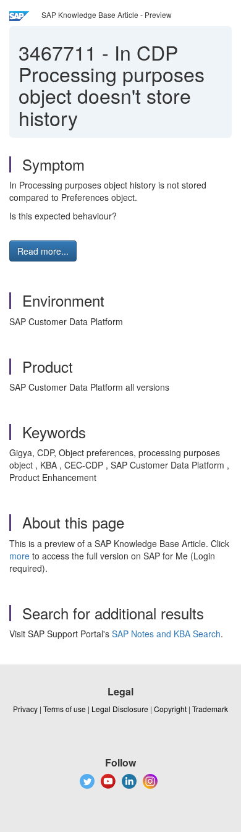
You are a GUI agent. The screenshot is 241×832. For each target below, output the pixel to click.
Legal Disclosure (119, 708)
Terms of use (64, 708)
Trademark (210, 708)
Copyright (170, 708)
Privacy (25, 708)
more (19, 556)
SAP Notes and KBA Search (166, 633)
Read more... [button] (43, 251)
